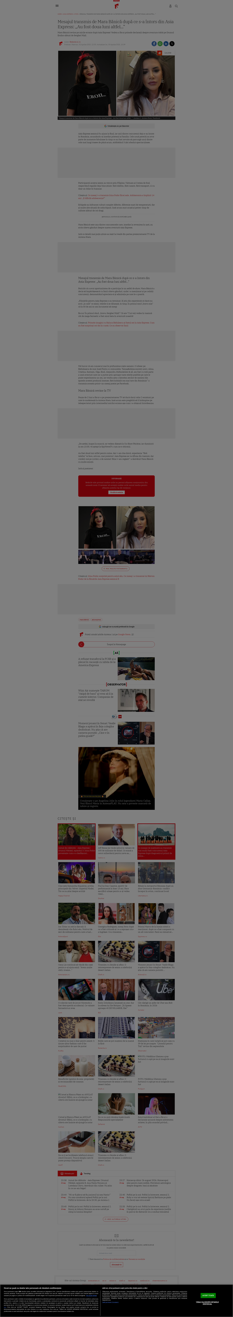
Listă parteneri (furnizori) (110, 1302)
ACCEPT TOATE (208, 1296)
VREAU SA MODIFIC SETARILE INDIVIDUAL (207, 1303)
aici (5, 1307)
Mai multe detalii (91, 1295)
